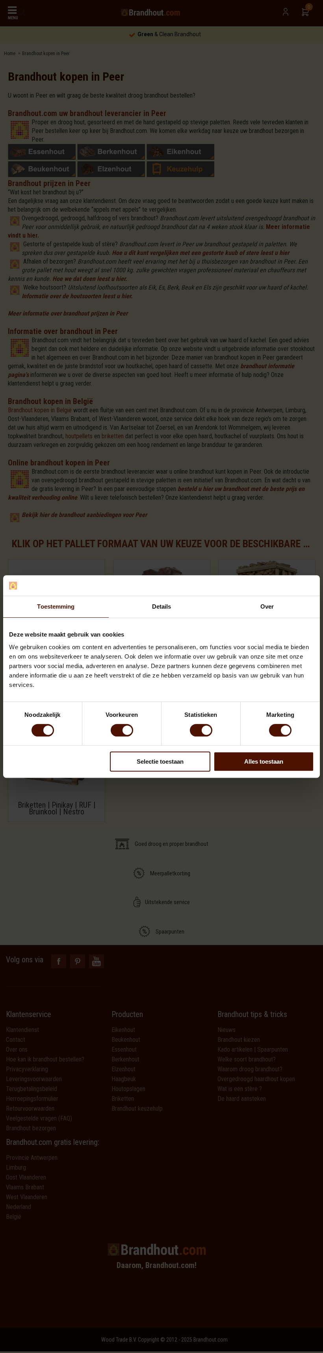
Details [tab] (161, 606)
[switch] (122, 730)
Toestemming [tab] (55, 606)
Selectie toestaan (160, 761)
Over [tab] (267, 606)
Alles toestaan (263, 761)
